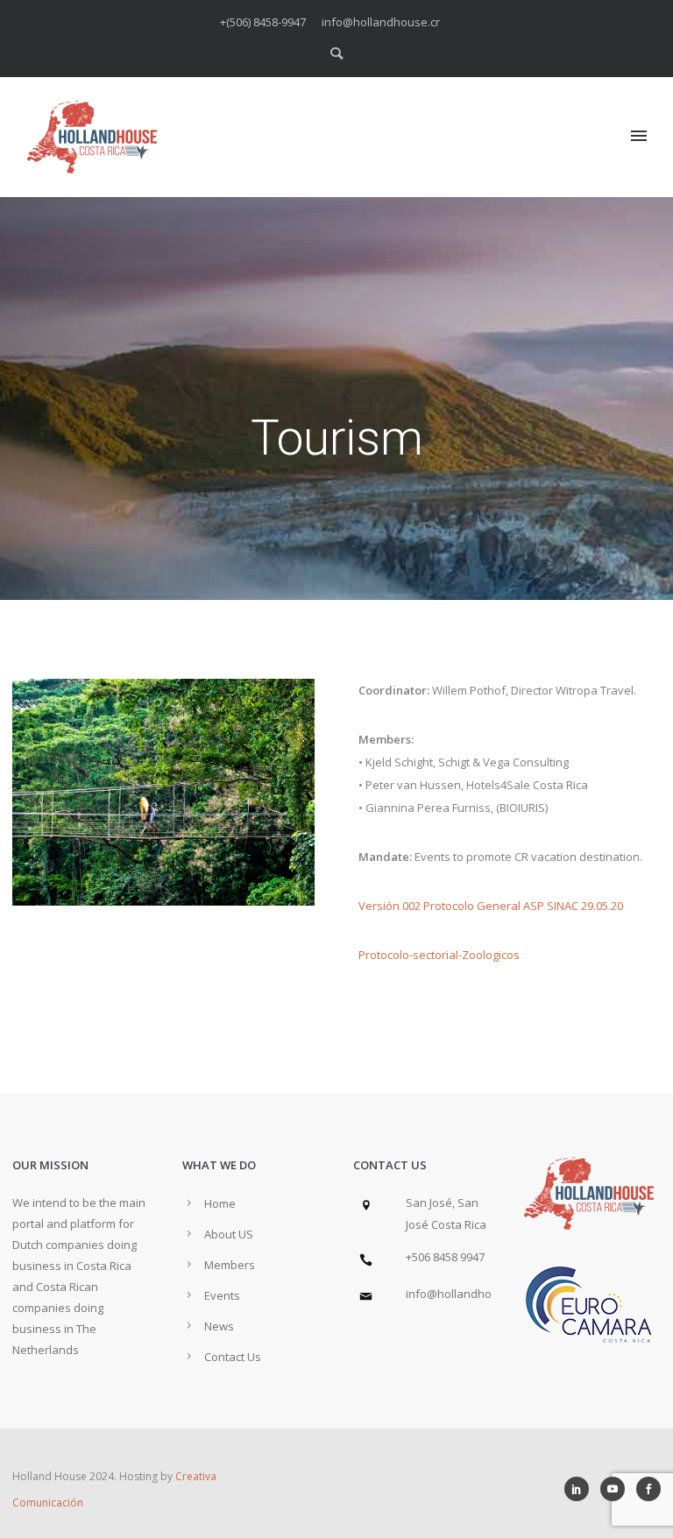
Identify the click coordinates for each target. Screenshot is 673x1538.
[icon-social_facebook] (648, 1489)
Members (229, 1265)
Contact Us (232, 1357)
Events (222, 1295)
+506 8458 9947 (445, 1257)
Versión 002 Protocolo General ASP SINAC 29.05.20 (490, 906)
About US (228, 1234)
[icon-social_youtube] (617, 1489)
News (219, 1326)
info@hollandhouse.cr (465, 1294)
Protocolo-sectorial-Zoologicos (439, 955)
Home (220, 1203)
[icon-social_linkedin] (581, 1489)
